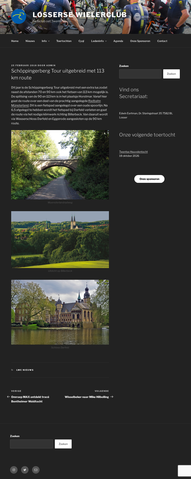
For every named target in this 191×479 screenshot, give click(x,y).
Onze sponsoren (149, 178)
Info (44, 40)
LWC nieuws (25, 370)
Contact (162, 40)
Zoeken (124, 65)
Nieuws (30, 40)
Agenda (118, 40)
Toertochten (63, 40)
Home (14, 40)
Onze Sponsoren (140, 40)
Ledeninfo (97, 40)
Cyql (81, 40)
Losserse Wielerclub (80, 15)
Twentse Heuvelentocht (133, 151)
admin (51, 65)
